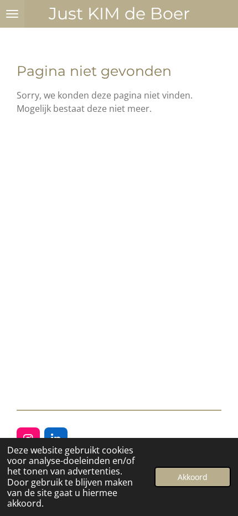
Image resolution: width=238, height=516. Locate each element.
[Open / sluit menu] (12, 14)
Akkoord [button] (193, 477)
